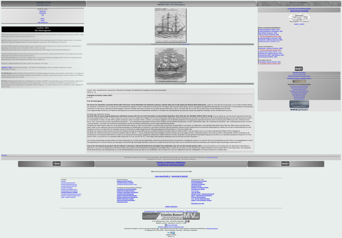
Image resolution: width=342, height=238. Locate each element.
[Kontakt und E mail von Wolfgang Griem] (186, 221)
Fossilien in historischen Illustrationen (127, 192)
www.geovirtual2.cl (162, 176)
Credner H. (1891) (6, 67)
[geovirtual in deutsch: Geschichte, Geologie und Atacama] (299, 107)
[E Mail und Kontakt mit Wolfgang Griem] (166, 225)
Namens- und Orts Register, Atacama (201, 200)
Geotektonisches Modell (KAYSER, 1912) (269, 52)
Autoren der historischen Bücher (126, 200)
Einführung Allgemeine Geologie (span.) (299, 76)
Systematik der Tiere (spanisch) (69, 191)
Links (192, 199)
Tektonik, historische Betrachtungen (127, 195)
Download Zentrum (299, 99)
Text (42, 15)
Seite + (43, 18)
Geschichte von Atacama (198, 184)
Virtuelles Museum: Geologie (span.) (299, 78)
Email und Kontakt (172, 225)
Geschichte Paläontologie (299, 89)
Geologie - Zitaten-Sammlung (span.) (71, 195)
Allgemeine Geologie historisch (125, 191)
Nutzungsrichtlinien (212, 157)
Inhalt (42, 20)
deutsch (302, 24)
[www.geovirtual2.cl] (299, 110)
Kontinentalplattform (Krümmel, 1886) (270, 38)
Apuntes (63, 181)
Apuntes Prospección (66, 187)
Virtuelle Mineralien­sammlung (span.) (71, 194)
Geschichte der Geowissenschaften (299, 86)
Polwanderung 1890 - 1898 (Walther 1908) (271, 55)
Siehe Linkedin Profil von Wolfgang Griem (172, 227)
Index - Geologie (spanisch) (68, 197)
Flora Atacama (195, 191)
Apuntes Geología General (68, 183)
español (296, 24)
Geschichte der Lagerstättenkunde (299, 91)
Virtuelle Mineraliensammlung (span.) (127, 184)
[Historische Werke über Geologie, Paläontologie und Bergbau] (299, 82)
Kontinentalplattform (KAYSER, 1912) (269, 41)
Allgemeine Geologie (299, 11)
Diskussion (42, 13)
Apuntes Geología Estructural (69, 184)
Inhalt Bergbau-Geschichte (299, 94)
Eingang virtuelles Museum (124, 181)
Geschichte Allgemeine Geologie (299, 87)
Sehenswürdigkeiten (197, 183)
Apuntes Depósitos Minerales (69, 186)
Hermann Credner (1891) (299, 74)
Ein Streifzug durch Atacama (199, 181)
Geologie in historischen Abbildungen (171, 163)
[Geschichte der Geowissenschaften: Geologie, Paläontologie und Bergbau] (299, 22)
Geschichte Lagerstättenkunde (125, 194)
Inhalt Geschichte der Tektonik (299, 92)
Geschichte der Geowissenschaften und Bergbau (170, 211)
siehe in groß (185, 44)
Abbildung (42, 11)
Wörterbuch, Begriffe (299, 97)
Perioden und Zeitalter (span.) (69, 189)
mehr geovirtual (43, 22)
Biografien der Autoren (299, 72)
